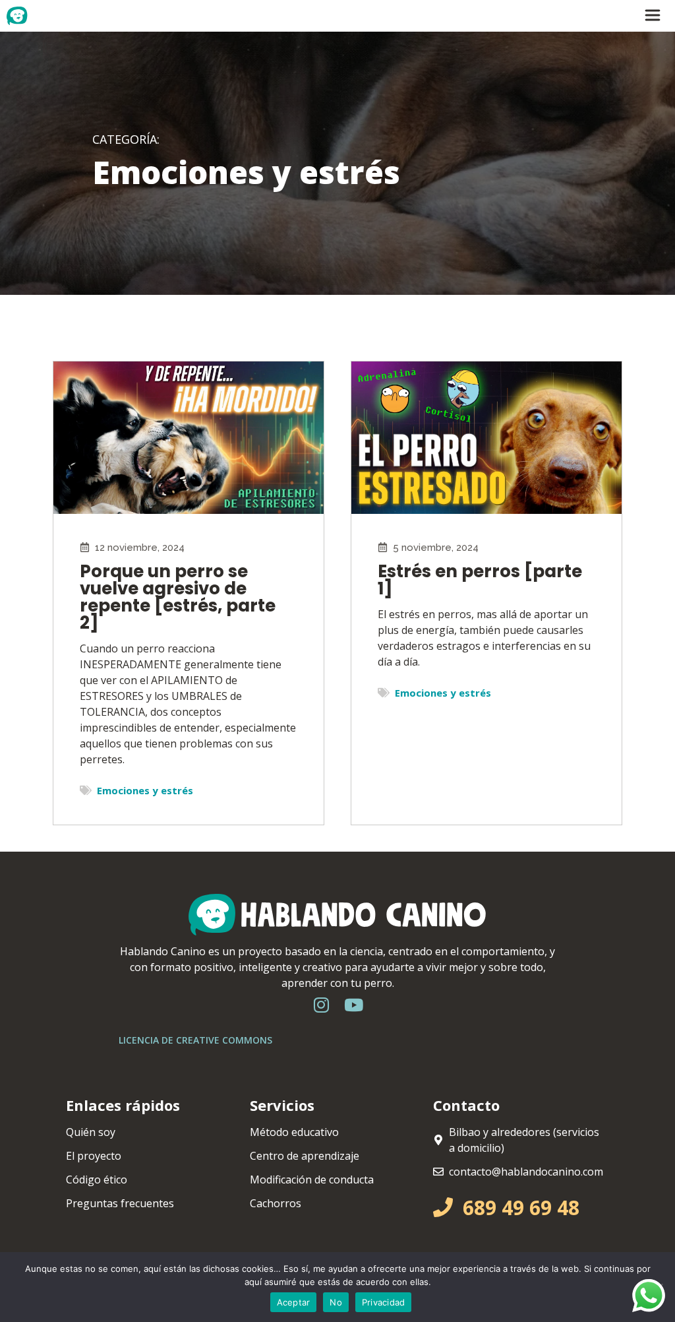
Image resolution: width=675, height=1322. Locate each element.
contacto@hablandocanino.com (526, 1171)
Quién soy (90, 1132)
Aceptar (293, 1302)
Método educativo (294, 1132)
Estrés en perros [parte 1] (480, 579)
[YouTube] (354, 1005)
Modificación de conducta (312, 1179)
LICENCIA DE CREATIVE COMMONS (195, 1040)
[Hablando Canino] (37, 16)
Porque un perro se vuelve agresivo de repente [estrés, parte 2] (178, 597)
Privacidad (383, 1302)
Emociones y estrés (145, 790)
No (336, 1302)
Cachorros (275, 1203)
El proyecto (93, 1156)
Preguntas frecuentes (120, 1203)
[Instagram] (321, 1005)
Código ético (96, 1179)
